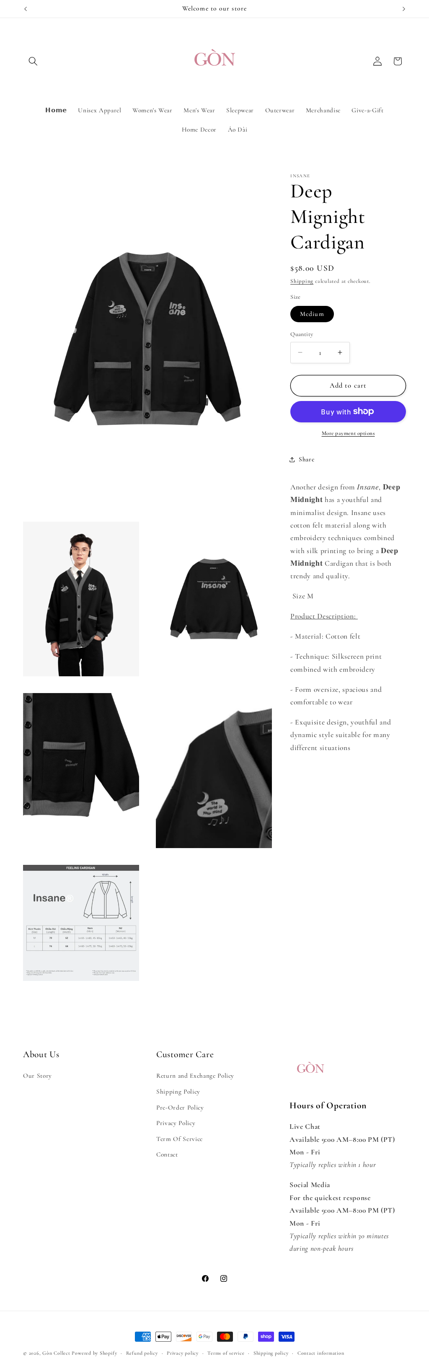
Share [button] (306, 459)
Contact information (320, 1353)
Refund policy (142, 1353)
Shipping (301, 281)
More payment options (348, 433)
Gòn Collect (56, 1353)
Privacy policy (183, 1353)
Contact (167, 1154)
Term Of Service (179, 1139)
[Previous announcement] (25, 9)
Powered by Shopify (94, 1353)
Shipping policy (271, 1353)
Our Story (37, 1075)
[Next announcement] (404, 9)
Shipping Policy (178, 1091)
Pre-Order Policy (180, 1107)
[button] (33, 61)
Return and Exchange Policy (195, 1075)
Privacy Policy (175, 1123)
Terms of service (225, 1353)
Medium (312, 314)
